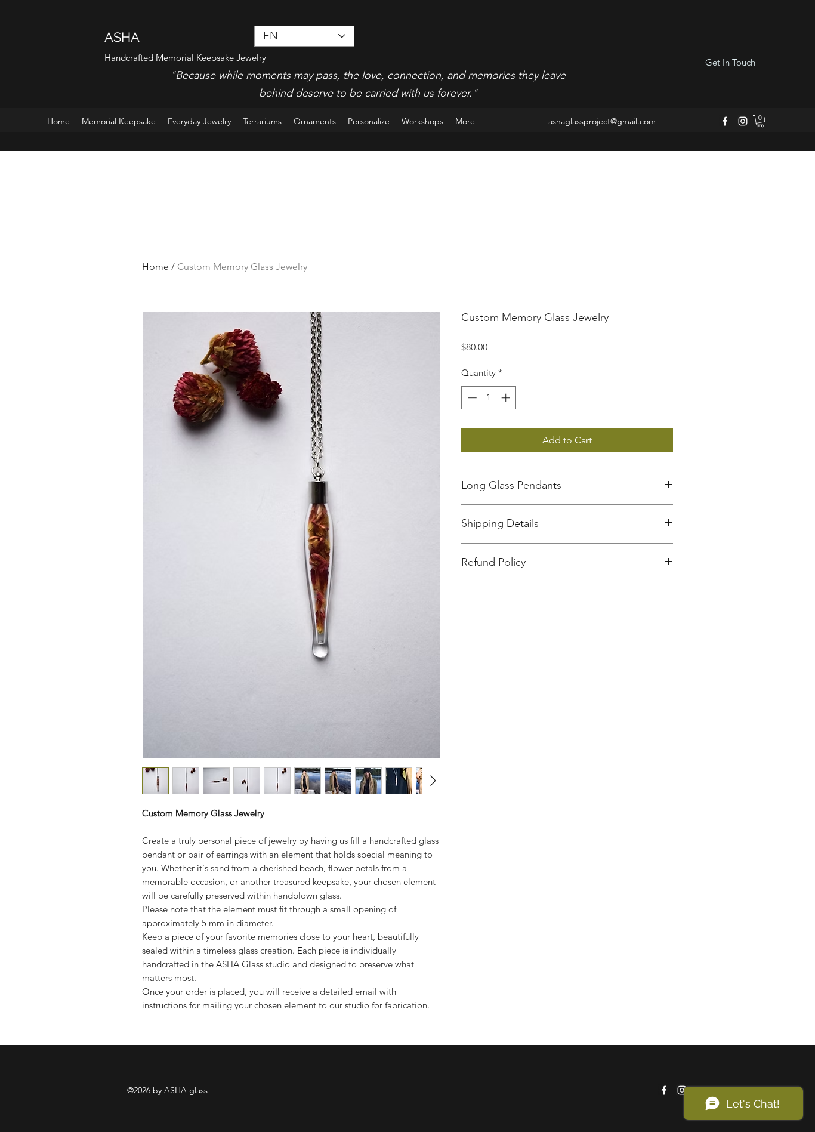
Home (155, 266)
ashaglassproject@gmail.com (602, 121)
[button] (760, 121)
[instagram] (743, 121)
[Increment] (507, 398)
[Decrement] (471, 398)
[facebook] (725, 121)
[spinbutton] (489, 398)
